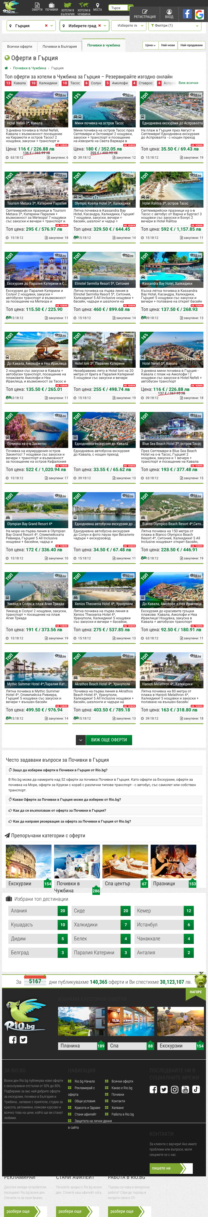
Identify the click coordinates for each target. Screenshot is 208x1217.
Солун (96, 83)
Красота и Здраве (87, 1108)
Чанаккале (163, 939)
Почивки (51, 9)
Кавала (20, 83)
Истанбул (163, 925)
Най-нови (168, 45)
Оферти (37, 9)
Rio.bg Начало (84, 1081)
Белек (100, 939)
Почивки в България (60, 47)
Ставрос (146, 83)
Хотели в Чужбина (84, 12)
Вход (169, 17)
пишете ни (161, 1168)
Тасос (75, 83)
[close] (46, 25)
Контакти (118, 1101)
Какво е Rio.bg (121, 1088)
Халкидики (48, 83)
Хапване (117, 1108)
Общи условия (84, 1101)
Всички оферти (19, 47)
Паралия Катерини (100, 953)
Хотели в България (68, 12)
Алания (38, 911)
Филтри (163, 26)
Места (97, 9)
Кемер (164, 911)
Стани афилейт (85, 1114)
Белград (37, 953)
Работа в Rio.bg (122, 1114)
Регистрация (145, 17)
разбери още (18, 1211)
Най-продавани (192, 45)
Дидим (37, 939)
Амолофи (120, 83)
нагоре (196, 992)
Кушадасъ (38, 925)
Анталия (163, 953)
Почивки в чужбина (103, 45)
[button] (150, 45)
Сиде (101, 911)
